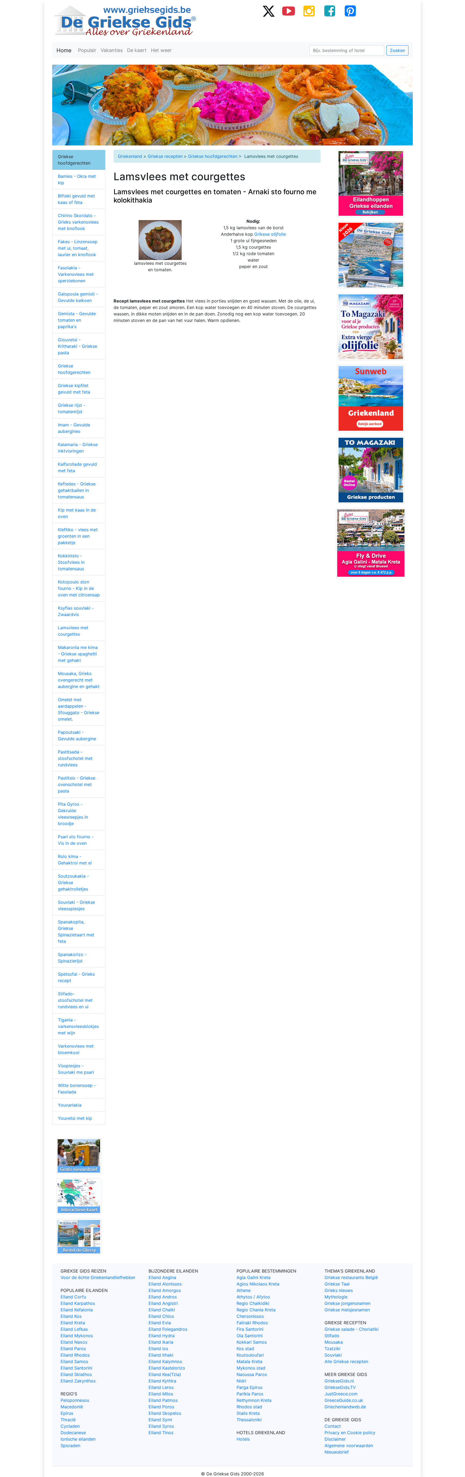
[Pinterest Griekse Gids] (350, 10)
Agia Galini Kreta (253, 1277)
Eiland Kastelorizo (167, 1368)
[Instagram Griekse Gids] (309, 10)
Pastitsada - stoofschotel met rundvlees (75, 758)
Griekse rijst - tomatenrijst (71, 408)
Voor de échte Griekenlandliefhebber (98, 1277)
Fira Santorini (250, 1329)
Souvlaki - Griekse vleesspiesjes (76, 905)
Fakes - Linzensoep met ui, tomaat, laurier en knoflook (77, 248)
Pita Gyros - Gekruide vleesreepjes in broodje (73, 813)
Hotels (243, 1439)
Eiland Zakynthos (78, 1381)
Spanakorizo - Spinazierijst (72, 958)
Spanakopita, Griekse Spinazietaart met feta (76, 931)
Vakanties (112, 50)
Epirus (67, 1413)
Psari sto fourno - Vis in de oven (76, 840)
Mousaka (334, 1342)
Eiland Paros (73, 1348)
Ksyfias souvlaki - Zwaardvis (76, 611)
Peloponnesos (75, 1400)
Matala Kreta (249, 1361)
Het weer (161, 50)
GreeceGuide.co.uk (344, 1400)
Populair (87, 50)
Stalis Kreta (248, 1413)
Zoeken (397, 50)
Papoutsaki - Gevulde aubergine (77, 735)
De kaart (137, 50)
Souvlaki (333, 1355)
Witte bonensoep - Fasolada (77, 1088)
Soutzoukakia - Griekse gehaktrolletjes (73, 882)
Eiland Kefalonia (77, 1309)
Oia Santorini (250, 1335)
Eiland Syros (161, 1426)
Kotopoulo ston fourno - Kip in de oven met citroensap (79, 588)
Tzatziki (332, 1348)
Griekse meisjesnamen (347, 1309)
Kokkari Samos (252, 1342)
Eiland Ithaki (161, 1355)
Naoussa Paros (252, 1374)
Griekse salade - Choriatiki (352, 1329)
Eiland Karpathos (78, 1303)
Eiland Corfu (73, 1296)
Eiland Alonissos (165, 1284)
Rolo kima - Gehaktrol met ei (75, 860)
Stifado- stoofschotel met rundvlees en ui (75, 1000)
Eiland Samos (74, 1361)
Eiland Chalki (162, 1309)
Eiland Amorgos (165, 1290)
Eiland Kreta (73, 1322)
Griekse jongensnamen (348, 1303)
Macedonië (72, 1406)
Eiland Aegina (162, 1277)
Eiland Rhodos (75, 1355)
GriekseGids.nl (339, 1381)
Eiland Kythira (162, 1381)
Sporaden (70, 1445)
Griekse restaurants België (351, 1277)
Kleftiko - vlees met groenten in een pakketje (78, 536)
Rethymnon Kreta (254, 1400)
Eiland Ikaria (161, 1342)
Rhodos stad (249, 1406)
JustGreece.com (341, 1393)
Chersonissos (250, 1316)
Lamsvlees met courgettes (73, 631)
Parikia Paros (250, 1393)
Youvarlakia (70, 1105)
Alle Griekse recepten (346, 1361)
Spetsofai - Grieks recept (76, 977)
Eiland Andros (163, 1296)
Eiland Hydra (162, 1335)
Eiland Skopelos (165, 1413)
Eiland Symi (160, 1419)
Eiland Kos (71, 1316)
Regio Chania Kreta (256, 1309)
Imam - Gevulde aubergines (74, 428)
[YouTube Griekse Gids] (288, 10)
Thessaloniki (249, 1419)
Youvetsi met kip (75, 1118)
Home (64, 50)
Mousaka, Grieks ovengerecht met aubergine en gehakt (79, 680)
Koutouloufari (250, 1355)
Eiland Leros (161, 1387)
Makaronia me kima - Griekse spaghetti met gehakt (78, 654)
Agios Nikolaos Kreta (258, 1284)
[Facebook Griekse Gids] (329, 10)
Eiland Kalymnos (165, 1361)
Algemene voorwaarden (349, 1445)
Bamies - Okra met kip (77, 179)
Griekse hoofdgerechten (212, 156)
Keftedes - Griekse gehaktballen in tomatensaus (77, 490)
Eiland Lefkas (74, 1329)
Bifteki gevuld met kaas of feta (76, 199)
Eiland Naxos (74, 1342)
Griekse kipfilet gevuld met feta (74, 389)
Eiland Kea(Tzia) (165, 1374)
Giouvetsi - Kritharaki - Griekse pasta (77, 346)
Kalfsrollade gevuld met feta (77, 467)
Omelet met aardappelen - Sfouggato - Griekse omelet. (78, 709)
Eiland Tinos (161, 1432)
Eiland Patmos (163, 1400)
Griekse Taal (337, 1284)
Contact (333, 1426)
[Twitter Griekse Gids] (268, 10)
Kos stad (245, 1348)
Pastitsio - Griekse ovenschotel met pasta (76, 784)
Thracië (68, 1419)
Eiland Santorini (76, 1368)
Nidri (241, 1381)
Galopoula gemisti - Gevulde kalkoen (78, 297)
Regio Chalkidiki (253, 1303)
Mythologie (336, 1296)
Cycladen (70, 1426)
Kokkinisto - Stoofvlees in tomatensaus (71, 562)
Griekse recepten (165, 156)
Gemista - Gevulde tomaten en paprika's (77, 320)
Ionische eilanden (78, 1439)
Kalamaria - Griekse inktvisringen (78, 448)
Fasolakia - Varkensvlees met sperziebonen (76, 274)
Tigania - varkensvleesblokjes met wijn (78, 1026)
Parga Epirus (249, 1387)
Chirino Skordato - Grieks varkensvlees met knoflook (78, 222)
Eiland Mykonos (77, 1335)
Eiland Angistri (163, 1303)
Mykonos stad (251, 1368)
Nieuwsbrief (337, 1452)
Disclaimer (335, 1439)
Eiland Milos (161, 1393)
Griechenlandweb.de (345, 1406)
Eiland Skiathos (76, 1374)
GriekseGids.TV (340, 1387)
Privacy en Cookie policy (350, 1432)
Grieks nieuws (339, 1290)
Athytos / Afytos (253, 1296)
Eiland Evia (160, 1322)
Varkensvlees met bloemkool (76, 1049)
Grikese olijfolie (270, 234)
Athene (244, 1290)
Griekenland (130, 156)
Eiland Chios (161, 1316)
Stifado (332, 1335)
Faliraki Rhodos (252, 1322)
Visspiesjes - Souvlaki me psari (76, 1069)
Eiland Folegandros (168, 1329)
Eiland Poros (161, 1406)
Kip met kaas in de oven (77, 513)
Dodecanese (73, 1432)
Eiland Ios (158, 1348)
